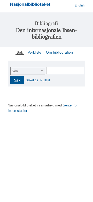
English (80, 5)
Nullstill (45, 80)
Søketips (32, 80)
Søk (15, 71)
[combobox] (27, 71)
